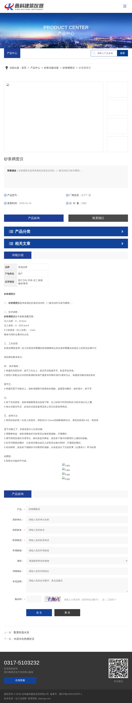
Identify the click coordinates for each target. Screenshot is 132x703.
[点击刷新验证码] (53, 599)
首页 (24, 67)
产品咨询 (34, 218)
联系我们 (98, 218)
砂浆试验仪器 (51, 67)
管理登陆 (32, 698)
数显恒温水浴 (21, 632)
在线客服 (20, 680)
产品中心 (12, 53)
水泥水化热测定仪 (24, 638)
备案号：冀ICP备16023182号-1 (66, 694)
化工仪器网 (21, 698)
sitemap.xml (44, 698)
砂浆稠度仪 (69, 67)
